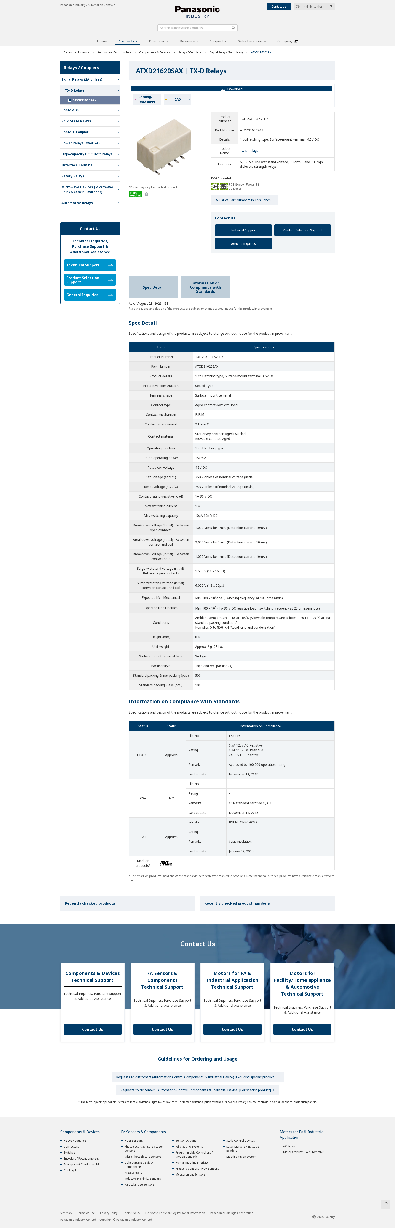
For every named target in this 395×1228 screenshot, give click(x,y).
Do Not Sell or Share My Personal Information (175, 1213)
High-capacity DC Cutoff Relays (86, 154)
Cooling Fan (71, 1170)
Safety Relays (72, 176)
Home (102, 41)
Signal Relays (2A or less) (226, 52)
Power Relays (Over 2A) (80, 143)
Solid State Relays (76, 121)
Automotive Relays (77, 203)
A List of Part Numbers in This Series (243, 200)
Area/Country (326, 1217)
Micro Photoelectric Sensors (143, 1157)
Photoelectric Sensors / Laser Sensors (144, 1149)
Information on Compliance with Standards (205, 287)
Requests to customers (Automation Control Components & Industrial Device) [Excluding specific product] (195, 1077)
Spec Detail (153, 287)
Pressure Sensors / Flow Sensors (197, 1169)
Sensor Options (186, 1141)
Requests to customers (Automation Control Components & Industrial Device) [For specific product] (195, 1090)
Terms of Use (86, 1213)
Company (285, 41)
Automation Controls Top (114, 52)
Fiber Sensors (134, 1141)
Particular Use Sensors (140, 1185)
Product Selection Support (302, 230)
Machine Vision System (241, 1157)
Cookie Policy (131, 1213)
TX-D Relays (249, 150)
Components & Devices (154, 52)
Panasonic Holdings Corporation (231, 1213)
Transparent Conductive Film (82, 1164)
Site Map (66, 1213)
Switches (69, 1152)
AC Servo (289, 1146)
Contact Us (279, 6)
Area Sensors (133, 1173)
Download (157, 41)
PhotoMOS (70, 110)
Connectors (71, 1147)
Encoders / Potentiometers (81, 1158)
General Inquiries (243, 243)
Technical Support (243, 230)
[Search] (233, 28)
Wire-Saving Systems (189, 1147)
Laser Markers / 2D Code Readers (242, 1149)
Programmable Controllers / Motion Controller (194, 1155)
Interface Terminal (77, 165)
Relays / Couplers (190, 52)
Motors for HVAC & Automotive (303, 1152)
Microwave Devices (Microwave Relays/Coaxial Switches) (87, 189)
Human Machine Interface (192, 1163)
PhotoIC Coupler (74, 132)
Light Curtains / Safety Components (139, 1165)
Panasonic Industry (76, 52)
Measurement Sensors (191, 1174)
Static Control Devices (240, 1141)
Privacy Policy (108, 1213)
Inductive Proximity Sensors (143, 1179)
